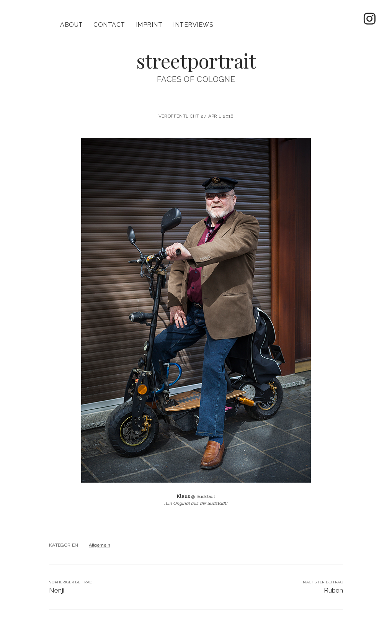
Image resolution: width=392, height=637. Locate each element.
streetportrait (196, 60)
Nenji (56, 590)
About (71, 24)
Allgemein (99, 545)
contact (109, 24)
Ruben (333, 590)
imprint (149, 24)
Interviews (193, 24)
